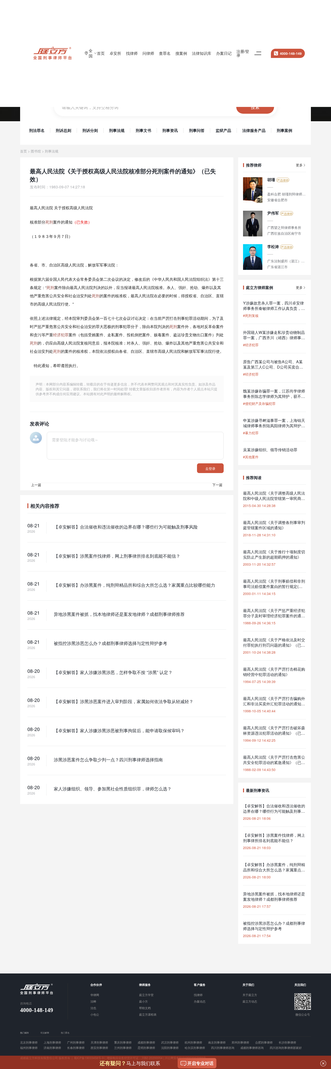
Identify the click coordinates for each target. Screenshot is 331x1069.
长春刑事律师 (76, 1047)
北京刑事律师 (29, 1042)
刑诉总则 (63, 130)
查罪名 (165, 53)
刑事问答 (197, 130)
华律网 (94, 995)
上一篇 (36, 484)
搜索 (255, 107)
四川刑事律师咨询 (222, 1047)
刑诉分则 (90, 130)
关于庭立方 (250, 995)
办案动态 (199, 1001)
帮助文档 (145, 1008)
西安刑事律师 (99, 1047)
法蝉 (93, 1001)
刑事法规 (117, 130)
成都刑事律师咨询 (252, 1047)
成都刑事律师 (146, 1042)
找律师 (132, 53)
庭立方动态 (250, 1001)
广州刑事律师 (76, 1042)
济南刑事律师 (52, 1047)
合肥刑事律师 (264, 1042)
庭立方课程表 (148, 1014)
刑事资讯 (170, 130)
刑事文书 (143, 130)
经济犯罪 (61, 335)
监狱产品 (223, 130)
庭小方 (143, 1001)
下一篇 (217, 484)
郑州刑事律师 (240, 1042)
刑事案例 (284, 130)
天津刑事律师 (99, 1042)
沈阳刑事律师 (170, 1047)
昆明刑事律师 (146, 1047)
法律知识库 (201, 53)
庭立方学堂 (146, 995)
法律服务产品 (254, 130)
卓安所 (115, 53)
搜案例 (181, 53)
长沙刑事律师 (287, 1042)
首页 (101, 53)
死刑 (49, 222)
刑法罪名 (37, 130)
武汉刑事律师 (170, 1042)
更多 (299, 165)
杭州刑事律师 (193, 1042)
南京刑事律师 (217, 1042)
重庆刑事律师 (123, 1042)
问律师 (148, 53)
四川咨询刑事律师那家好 (286, 1047)
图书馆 (36, 151)
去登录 (210, 468)
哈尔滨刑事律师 (195, 1047)
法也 (93, 1008)
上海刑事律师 (52, 1042)
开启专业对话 (200, 1063)
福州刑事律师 (29, 1047)
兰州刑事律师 (123, 1047)
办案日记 (224, 53)
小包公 (94, 1014)
